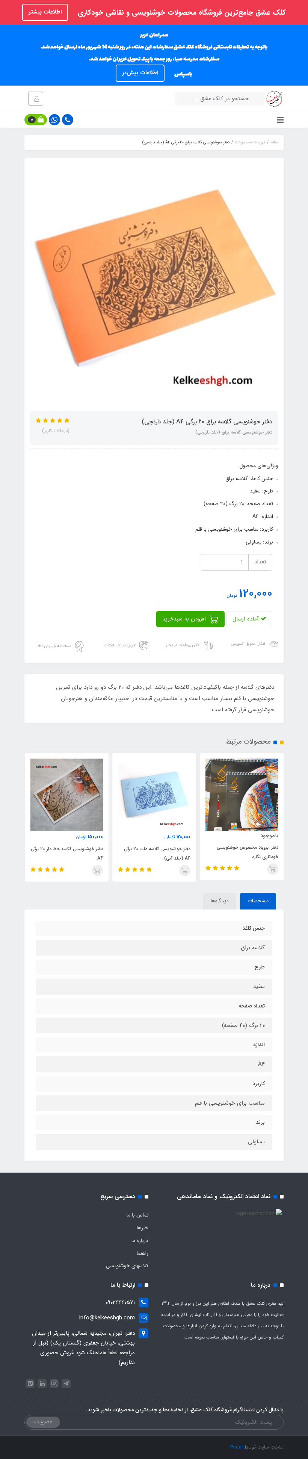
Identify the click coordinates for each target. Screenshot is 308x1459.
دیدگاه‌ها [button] (220, 901)
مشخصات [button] (258, 901)
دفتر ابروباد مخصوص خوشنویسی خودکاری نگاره (247, 852)
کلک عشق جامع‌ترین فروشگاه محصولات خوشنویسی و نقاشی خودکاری (180, 12)
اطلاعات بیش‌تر (140, 72)
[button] (35, 119)
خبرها (142, 1228)
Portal (236, 1447)
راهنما (142, 1253)
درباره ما (139, 1240)
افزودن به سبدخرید (185, 618)
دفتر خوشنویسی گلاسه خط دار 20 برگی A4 (67, 853)
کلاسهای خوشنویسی (127, 1266)
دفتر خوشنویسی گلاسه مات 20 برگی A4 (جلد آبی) (157, 853)
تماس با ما (137, 1215)
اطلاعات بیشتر (45, 12)
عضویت (43, 1421)
